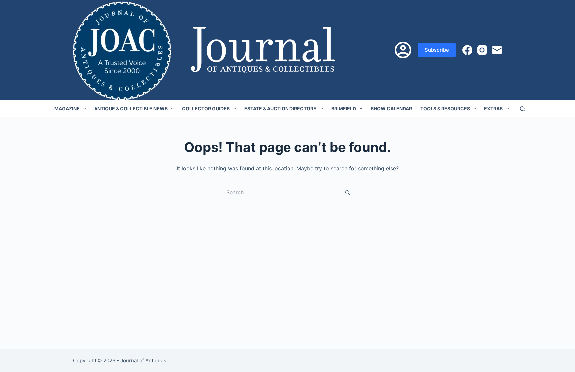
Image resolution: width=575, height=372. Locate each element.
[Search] (522, 108)
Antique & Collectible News (131, 108)
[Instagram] (482, 50)
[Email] (497, 50)
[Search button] (347, 192)
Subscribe (437, 50)
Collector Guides (206, 108)
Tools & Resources (445, 108)
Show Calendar (391, 108)
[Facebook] (467, 50)
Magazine (67, 108)
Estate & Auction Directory (280, 108)
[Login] (403, 50)
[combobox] (281, 192)
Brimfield (343, 108)
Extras (493, 108)
